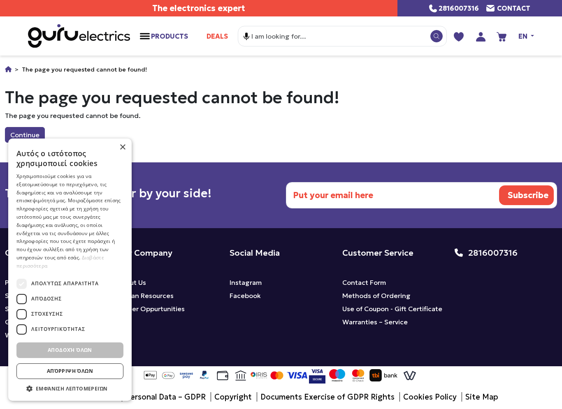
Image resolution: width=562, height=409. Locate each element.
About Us (131, 282)
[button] (69, 388)
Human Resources (145, 295)
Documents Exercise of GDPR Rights (327, 397)
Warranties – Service (375, 322)
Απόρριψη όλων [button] (70, 370)
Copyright (233, 397)
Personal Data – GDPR (165, 397)
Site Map (481, 397)
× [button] (122, 147)
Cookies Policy (430, 397)
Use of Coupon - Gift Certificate (392, 309)
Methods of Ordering (376, 295)
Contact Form (364, 282)
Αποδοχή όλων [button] (70, 350)
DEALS (217, 36)
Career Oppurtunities (151, 309)
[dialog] (70, 270)
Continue (24, 135)
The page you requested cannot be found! (84, 69)
